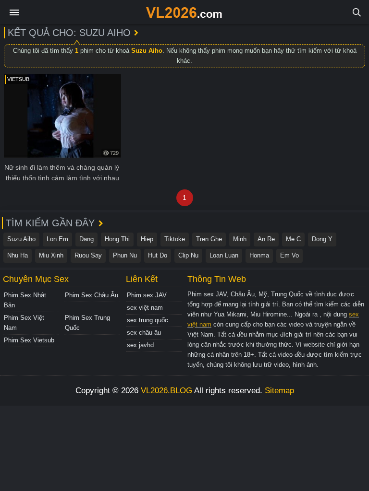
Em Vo (289, 255)
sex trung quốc (147, 320)
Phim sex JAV (147, 295)
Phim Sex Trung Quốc (87, 322)
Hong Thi (117, 239)
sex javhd (140, 345)
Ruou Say (88, 255)
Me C (293, 239)
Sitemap (279, 390)
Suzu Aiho (21, 239)
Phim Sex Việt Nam (24, 322)
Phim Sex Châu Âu (91, 295)
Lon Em (57, 239)
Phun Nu (125, 255)
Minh (239, 239)
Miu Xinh (51, 255)
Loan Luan (223, 255)
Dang (86, 239)
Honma (259, 255)
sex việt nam (145, 307)
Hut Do (157, 255)
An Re (266, 239)
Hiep (147, 239)
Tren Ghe (209, 239)
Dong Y (322, 239)
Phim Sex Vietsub (29, 340)
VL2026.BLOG (166, 390)
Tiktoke (174, 239)
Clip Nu (188, 255)
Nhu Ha (17, 255)
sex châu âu (144, 332)
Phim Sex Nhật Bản (25, 300)
